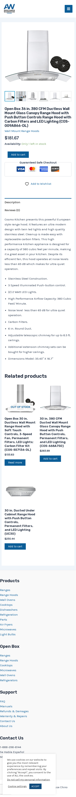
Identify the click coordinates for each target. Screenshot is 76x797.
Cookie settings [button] (17, 786)
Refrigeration (9, 614)
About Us (6, 726)
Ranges (5, 590)
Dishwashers (8, 609)
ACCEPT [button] (35, 786)
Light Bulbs (8, 634)
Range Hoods (9, 595)
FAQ (2, 701)
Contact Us (7, 721)
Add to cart (18, 154)
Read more (15, 462)
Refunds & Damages (14, 711)
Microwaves (8, 629)
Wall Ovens (7, 600)
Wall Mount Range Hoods (22, 131)
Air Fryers (6, 624)
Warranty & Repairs (13, 716)
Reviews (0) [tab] (12, 210)
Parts (3, 619)
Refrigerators (8, 680)
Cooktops (6, 604)
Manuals (6, 706)
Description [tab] (12, 202)
